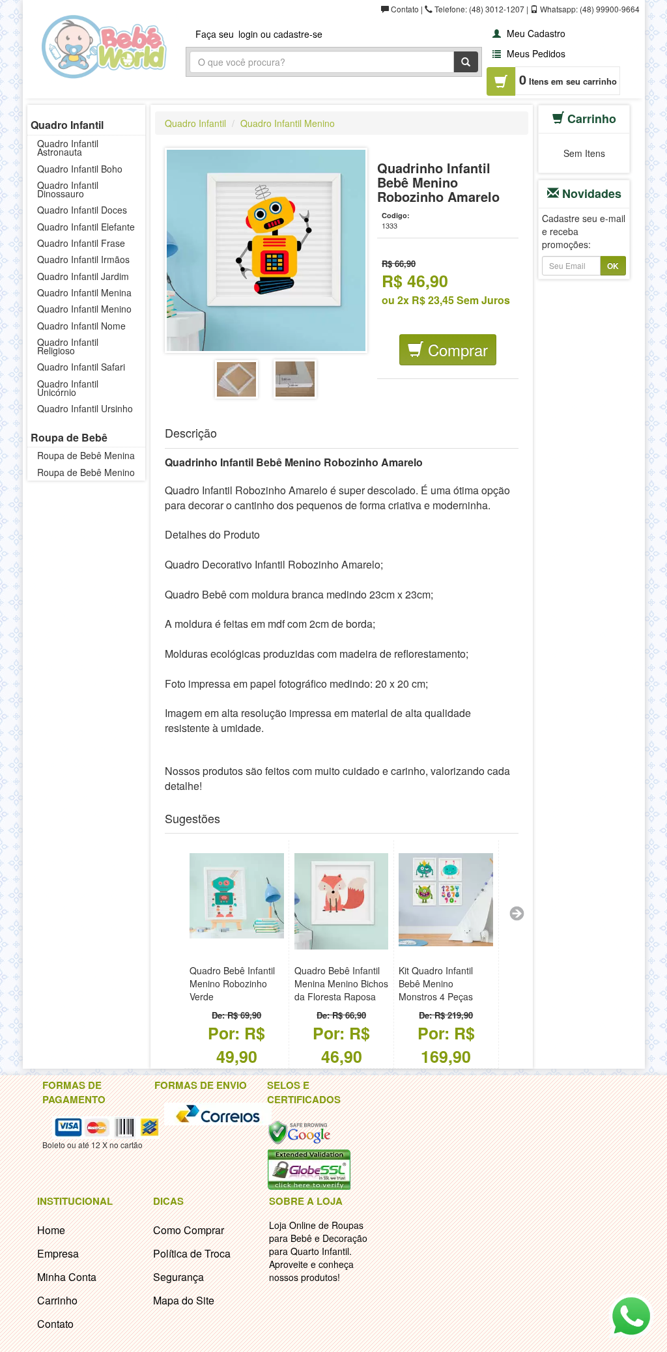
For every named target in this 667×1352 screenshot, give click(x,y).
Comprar (455, 349)
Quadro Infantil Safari (81, 366)
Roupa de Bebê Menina (86, 455)
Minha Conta (66, 1276)
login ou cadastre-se (280, 33)
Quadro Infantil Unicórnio (67, 388)
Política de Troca (192, 1253)
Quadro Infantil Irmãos (83, 259)
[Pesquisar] (465, 61)
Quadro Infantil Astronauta (67, 147)
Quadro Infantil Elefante (86, 226)
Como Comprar (188, 1229)
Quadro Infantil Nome (81, 325)
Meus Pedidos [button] (534, 53)
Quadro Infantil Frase (81, 242)
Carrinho (57, 1300)
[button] (527, 33)
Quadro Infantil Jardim (83, 276)
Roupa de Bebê (69, 437)
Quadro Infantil (67, 124)
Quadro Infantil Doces (82, 209)
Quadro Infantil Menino (84, 308)
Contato (55, 1323)
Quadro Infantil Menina (84, 292)
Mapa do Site (183, 1300)
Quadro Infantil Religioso (67, 346)
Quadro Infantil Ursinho (85, 408)
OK (613, 266)
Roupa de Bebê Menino (86, 472)
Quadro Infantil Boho (79, 168)
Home (51, 1229)
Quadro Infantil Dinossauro (67, 189)
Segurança (178, 1276)
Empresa (58, 1253)
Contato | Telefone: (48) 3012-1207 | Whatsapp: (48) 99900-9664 (514, 8)
